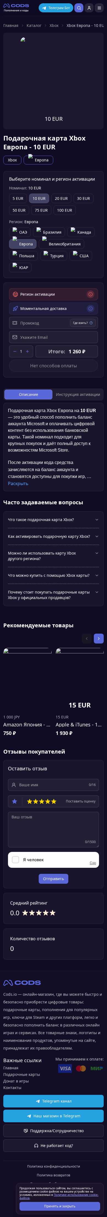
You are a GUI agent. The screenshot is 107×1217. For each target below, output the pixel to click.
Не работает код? (57, 1145)
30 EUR (83, 198)
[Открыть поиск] (78, 7)
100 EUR (64, 210)
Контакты (12, 1087)
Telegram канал (57, 1101)
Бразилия (52, 232)
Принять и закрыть (59, 1206)
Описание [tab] (28, 394)
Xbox (54, 25)
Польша (26, 255)
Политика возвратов (53, 1175)
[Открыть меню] (99, 7)
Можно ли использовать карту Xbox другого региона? (42, 555)
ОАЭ (23, 232)
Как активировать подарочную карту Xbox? (49, 536)
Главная (10, 25)
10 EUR (39, 198)
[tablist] (53, 394)
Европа (42, 160)
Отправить (53, 878)
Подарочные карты (21, 1074)
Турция (57, 255)
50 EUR (19, 210)
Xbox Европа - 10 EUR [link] (87, 25)
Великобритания (65, 244)
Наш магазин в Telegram (56, 1115)
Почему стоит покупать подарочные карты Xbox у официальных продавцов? (49, 594)
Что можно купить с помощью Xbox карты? (48, 575)
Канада (84, 232)
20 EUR (61, 198)
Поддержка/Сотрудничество (57, 1130)
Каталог (34, 25)
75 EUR (41, 210)
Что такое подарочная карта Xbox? (41, 519)
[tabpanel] (53, 447)
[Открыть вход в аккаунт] (89, 7)
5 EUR (18, 198)
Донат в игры (16, 1081)
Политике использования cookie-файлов (58, 1196)
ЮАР (23, 267)
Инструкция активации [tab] (78, 394)
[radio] (30, 801)
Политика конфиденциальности (53, 1166)
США (84, 255)
